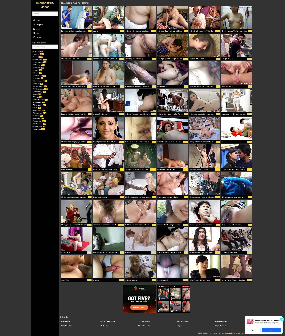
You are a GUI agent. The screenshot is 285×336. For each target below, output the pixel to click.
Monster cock (40, 100)
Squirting (39, 129)
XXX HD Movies (144, 321)
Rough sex (40, 113)
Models (38, 83)
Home (37, 20)
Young (38, 51)
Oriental (38, 118)
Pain (37, 108)
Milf (37, 94)
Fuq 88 (179, 326)
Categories (39, 25)
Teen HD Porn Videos (108, 321)
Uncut (38, 97)
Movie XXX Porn (144, 326)
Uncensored (40, 86)
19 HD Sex (104, 326)
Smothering (39, 126)
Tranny (38, 116)
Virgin (38, 70)
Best (37, 33)
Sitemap (221, 333)
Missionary (40, 92)
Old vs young (41, 89)
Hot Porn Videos (221, 321)
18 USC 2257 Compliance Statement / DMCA (239, 333)
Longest (38, 37)
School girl (40, 75)
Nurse (38, 73)
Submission (40, 124)
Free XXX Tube (66, 326)
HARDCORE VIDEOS (45, 5)
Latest (37, 29)
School (38, 54)
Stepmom (39, 121)
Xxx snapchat (40, 81)
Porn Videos (65, 321)
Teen (38, 57)
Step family (40, 59)
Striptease (39, 102)
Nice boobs (40, 105)
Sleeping (39, 67)
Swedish (38, 78)
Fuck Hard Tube (182, 321)
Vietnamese (40, 62)
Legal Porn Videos (221, 326)
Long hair (39, 110)
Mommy (39, 65)
